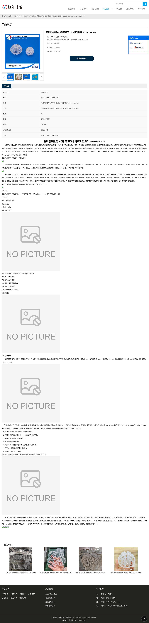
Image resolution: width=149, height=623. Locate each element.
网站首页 (17, 16)
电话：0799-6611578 (108, 598)
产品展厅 (25, 16)
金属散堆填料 (50, 598)
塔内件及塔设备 (51, 594)
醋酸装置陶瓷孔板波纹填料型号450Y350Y (91, 573)
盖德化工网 (72, 620)
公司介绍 (14, 594)
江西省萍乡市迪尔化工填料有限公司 (63, 617)
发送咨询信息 (81, 58)
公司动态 (22, 594)
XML (94, 617)
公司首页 (5, 594)
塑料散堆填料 (35, 16)
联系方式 (14, 598)
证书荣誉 (5, 598)
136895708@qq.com (113, 602)
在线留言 (22, 598)
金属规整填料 (50, 602)
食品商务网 (81, 620)
